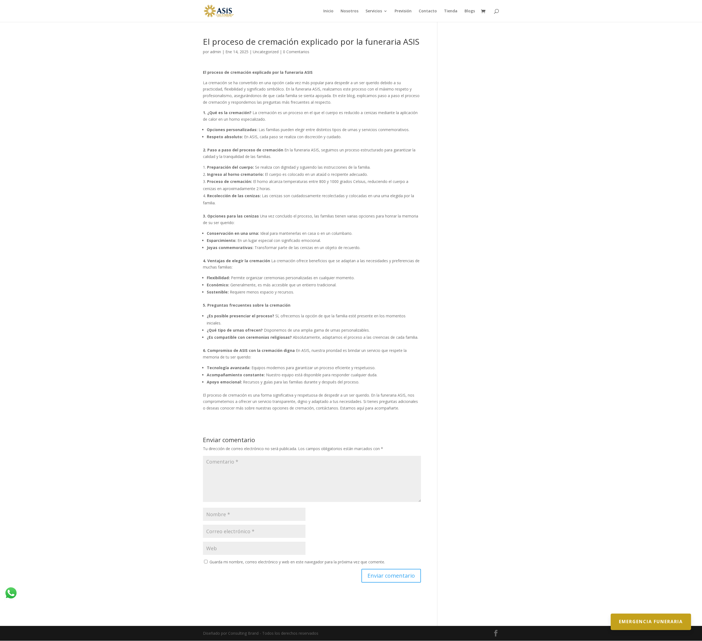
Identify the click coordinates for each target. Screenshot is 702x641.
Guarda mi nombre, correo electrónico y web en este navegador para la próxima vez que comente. (297, 561)
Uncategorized (266, 51)
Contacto (428, 11)
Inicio (328, 11)
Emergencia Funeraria (651, 622)
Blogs (470, 11)
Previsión (403, 11)
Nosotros (349, 11)
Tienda (450, 11)
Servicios (374, 11)
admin (215, 51)
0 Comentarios (296, 51)
